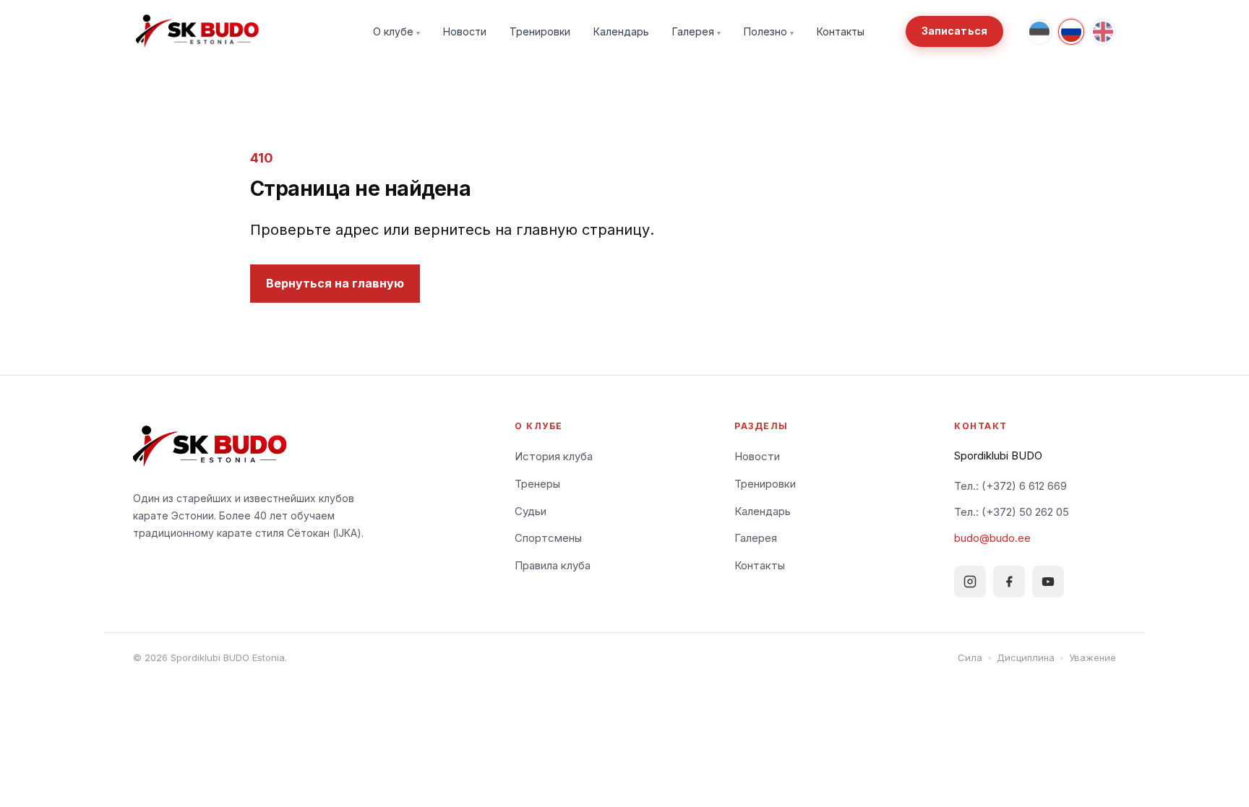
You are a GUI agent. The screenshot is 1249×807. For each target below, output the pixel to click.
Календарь (621, 31)
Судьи (530, 511)
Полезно (769, 31)
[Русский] (1071, 32)
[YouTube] (1048, 581)
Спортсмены (548, 538)
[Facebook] (1009, 581)
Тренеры (537, 484)
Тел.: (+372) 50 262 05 (1011, 512)
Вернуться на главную (335, 283)
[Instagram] (970, 581)
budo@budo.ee (992, 538)
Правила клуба (553, 565)
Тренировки (540, 31)
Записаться (954, 31)
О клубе (396, 31)
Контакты (840, 31)
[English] (1103, 32)
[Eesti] (1039, 32)
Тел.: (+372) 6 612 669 (1010, 486)
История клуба (554, 456)
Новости (464, 31)
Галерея (696, 31)
